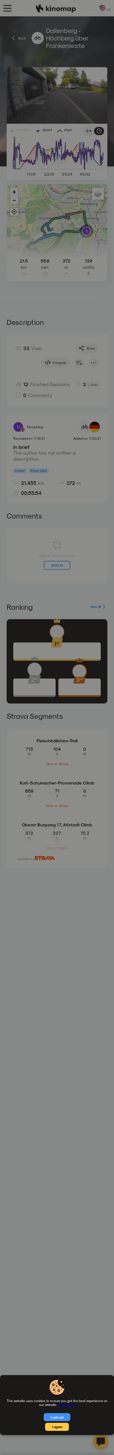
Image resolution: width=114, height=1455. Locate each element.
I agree (57, 1427)
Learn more (66, 1404)
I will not (57, 1417)
